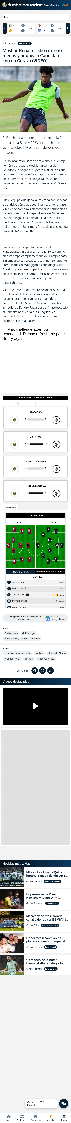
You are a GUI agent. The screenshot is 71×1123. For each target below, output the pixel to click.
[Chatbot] (63, 1103)
